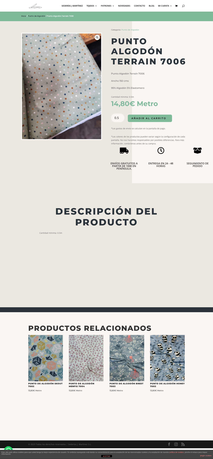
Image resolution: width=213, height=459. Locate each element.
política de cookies (176, 452)
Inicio (23, 16)
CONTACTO (139, 6)
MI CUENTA (163, 6)
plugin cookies (206, 456)
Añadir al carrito (148, 118)
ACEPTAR (106, 456)
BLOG (151, 6)
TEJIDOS (90, 6)
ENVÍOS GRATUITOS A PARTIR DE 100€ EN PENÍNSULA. (124, 166)
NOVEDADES (124, 6)
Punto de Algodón (36, 16)
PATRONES (106, 6)
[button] (97, 37)
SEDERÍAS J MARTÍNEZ (72, 6)
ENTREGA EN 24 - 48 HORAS (160, 165)
